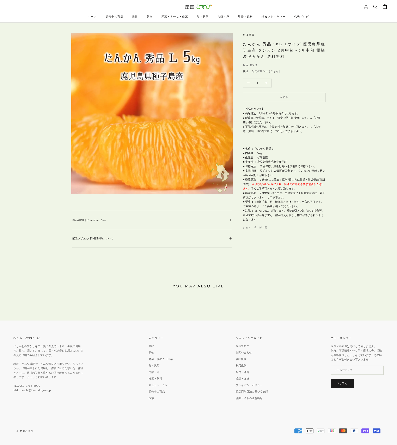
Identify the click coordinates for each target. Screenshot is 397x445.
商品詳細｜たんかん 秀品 (89, 219)
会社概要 (241, 359)
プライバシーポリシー (249, 385)
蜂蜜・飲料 (245, 16)
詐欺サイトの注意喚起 (249, 398)
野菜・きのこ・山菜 (174, 16)
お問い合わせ (244, 352)
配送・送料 (242, 372)
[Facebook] (255, 227)
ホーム (92, 16)
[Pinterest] (266, 227)
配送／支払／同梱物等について (93, 238)
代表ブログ (301, 16)
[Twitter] (260, 227)
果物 (135, 16)
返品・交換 (242, 378)
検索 (151, 398)
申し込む (342, 383)
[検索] (375, 6)
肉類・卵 (224, 16)
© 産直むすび (25, 431)
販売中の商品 (114, 16)
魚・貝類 (203, 16)
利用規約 (241, 365)
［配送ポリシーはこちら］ (265, 71)
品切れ (284, 97)
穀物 (150, 16)
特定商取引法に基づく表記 (252, 392)
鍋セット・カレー (273, 16)
